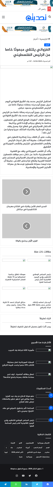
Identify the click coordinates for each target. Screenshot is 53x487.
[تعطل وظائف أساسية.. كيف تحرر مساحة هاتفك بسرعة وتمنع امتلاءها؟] (43, 378)
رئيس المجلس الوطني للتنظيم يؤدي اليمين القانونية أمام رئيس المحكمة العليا (42, 278)
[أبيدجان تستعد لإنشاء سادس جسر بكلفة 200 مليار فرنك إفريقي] (39, 293)
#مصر (47, 447)
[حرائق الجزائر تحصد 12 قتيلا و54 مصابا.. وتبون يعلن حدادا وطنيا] (13, 293)
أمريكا (28, 447)
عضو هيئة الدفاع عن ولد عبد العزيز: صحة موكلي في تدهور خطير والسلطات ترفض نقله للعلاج (18, 399)
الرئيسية (44, 39)
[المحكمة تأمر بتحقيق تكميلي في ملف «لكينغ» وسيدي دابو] (43, 412)
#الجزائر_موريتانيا (43, 443)
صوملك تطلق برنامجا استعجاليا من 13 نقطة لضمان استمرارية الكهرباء (15, 277)
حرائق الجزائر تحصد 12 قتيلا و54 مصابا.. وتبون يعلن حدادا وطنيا (14, 305)
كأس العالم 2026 (17, 452)
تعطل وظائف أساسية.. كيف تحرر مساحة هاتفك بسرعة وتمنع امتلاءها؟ (18, 376)
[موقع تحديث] (36, 17)
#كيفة (13, 443)
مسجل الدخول (30, 327)
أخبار (35, 39)
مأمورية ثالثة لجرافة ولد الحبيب (21, 350)
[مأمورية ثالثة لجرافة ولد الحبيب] (43, 354)
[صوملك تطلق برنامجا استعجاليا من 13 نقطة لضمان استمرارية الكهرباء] (13, 265)
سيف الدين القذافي (34, 452)
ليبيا (6, 452)
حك (11, 447)
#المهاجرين (30, 443)
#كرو (20, 443)
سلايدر (47, 452)
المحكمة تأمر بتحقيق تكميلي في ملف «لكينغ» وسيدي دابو (18, 410)
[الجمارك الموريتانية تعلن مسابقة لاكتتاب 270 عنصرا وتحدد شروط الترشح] (43, 366)
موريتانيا (29, 457)
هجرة (20, 457)
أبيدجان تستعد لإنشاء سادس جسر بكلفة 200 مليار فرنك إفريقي (39, 305)
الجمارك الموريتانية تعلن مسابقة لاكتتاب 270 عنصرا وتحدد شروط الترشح (18, 364)
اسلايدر (19, 447)
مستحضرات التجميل (42, 457)
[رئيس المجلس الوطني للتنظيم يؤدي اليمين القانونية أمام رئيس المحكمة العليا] (39, 265)
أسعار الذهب (37, 447)
